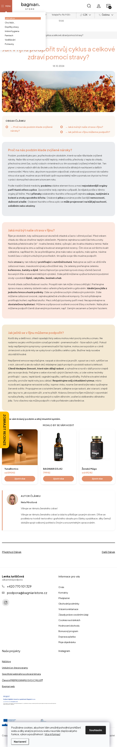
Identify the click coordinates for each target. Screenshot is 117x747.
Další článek (108, 552)
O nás (61, 587)
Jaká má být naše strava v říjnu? (85, 126)
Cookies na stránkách (69, 620)
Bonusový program (68, 631)
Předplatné (64, 598)
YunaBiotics (11, 468)
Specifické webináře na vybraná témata (21, 674)
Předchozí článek (11, 552)
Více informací (52, 734)
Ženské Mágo (89, 468)
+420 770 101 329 (19, 586)
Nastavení (20, 741)
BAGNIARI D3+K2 (52, 468)
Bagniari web (8, 686)
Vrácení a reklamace (68, 609)
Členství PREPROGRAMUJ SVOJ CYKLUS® (22, 680)
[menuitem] (23, 18)
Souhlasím (95, 730)
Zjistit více (19, 478)
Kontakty (63, 592)
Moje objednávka (67, 642)
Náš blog (6, 661)
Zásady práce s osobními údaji (73, 614)
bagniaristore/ (5, 602)
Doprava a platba (67, 636)
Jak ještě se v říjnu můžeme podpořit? (89, 131)
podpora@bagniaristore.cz (27, 593)
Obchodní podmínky (68, 603)
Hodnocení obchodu (69, 625)
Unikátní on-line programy (15, 667)
